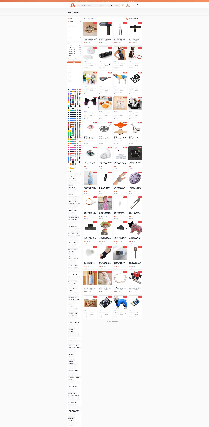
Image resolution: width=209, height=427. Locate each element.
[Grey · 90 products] (71, 92)
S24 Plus (70, 224)
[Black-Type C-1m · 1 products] (71, 116)
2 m (69, 208)
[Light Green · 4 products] (77, 96)
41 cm (74, 283)
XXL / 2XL (73, 299)
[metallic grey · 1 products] (75, 139)
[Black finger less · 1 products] (80, 112)
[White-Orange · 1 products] (68, 168)
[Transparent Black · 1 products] (80, 158)
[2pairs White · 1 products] (71, 108)
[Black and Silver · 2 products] (71, 100)
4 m (76, 281)
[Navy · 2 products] (73, 102)
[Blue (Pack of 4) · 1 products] (68, 118)
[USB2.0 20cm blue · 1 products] (75, 164)
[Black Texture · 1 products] (75, 114)
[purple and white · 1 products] (73, 149)
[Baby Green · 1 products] (75, 110)
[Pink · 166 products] (75, 89)
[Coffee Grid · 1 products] (73, 125)
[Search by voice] (106, 5)
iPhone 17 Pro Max (72, 180)
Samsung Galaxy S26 (72, 226)
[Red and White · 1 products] (75, 151)
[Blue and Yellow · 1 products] (71, 118)
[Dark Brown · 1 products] (80, 125)
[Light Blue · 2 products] (71, 102)
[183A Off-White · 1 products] (73, 106)
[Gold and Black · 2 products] (75, 100)
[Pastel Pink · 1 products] (75, 145)
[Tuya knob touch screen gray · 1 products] (71, 160)
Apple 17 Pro (76, 258)
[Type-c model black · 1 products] (73, 162)
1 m (76, 189)
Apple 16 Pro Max (71, 256)
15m (73, 274)
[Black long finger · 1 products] (68, 114)
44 (73, 235)
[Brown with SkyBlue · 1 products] (73, 123)
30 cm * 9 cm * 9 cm (72, 393)
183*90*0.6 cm (71, 363)
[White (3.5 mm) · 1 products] (77, 164)
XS (69, 212)
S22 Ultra (70, 290)
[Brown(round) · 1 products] (77, 123)
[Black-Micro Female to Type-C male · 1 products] (80, 114)
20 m (73, 212)
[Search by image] (112, 5)
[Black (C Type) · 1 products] (68, 112)
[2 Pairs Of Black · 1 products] (80, 106)
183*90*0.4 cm (71, 361)
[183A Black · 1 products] (71, 106)
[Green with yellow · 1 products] (80, 133)
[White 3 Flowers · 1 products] (71, 166)
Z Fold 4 (70, 242)
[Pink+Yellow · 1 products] (80, 147)
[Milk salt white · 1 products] (80, 139)
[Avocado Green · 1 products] (71, 110)
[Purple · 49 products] (68, 94)
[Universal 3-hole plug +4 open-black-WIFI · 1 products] (80, 162)
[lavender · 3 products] (71, 98)
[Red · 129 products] (80, 89)
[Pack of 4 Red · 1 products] (68, 145)
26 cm (74, 244)
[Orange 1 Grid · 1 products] (80, 141)
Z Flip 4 (70, 265)
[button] (123, 5)
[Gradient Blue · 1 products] (73, 131)
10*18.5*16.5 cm (71, 320)
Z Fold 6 (77, 233)
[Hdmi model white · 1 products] (73, 137)
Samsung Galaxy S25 (72, 219)
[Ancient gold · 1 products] (68, 110)
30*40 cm (77, 395)
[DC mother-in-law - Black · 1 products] (68, 129)
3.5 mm (76, 388)
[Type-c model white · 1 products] (75, 162)
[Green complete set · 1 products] (77, 133)
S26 (76, 205)
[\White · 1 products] (75, 168)
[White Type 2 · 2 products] (68, 104)
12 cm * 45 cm (71, 331)
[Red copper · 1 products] (80, 151)
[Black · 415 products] (68, 89)
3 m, (72, 388)
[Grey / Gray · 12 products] (77, 94)
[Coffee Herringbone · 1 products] (75, 125)
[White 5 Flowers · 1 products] (73, 166)
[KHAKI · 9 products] (68, 96)
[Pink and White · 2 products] (77, 102)
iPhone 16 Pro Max (72, 187)
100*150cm (70, 322)
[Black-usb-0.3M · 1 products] (77, 116)
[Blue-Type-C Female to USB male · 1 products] (75, 120)
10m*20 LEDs (77, 322)
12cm (69, 336)
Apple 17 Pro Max (71, 260)
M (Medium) (77, 173)
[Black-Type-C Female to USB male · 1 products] (73, 116)
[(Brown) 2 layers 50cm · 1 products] (73, 104)
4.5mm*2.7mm (71, 420)
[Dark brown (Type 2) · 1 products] (71, 127)
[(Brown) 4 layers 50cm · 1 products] (77, 104)
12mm (74, 336)
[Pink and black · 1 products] (71, 147)
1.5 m (73, 208)
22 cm (69, 240)
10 (69, 315)
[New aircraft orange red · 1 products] (75, 141)
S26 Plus (70, 210)
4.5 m (69, 283)
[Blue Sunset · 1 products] (77, 118)
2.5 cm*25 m (70, 370)
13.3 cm (70, 338)
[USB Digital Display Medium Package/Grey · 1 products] (73, 164)
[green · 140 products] (77, 89)
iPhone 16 (70, 196)
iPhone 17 (70, 189)
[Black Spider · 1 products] (71, 114)
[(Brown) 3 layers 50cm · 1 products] (75, 104)
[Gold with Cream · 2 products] (80, 100)
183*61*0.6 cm (71, 352)
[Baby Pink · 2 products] (68, 100)
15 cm (69, 244)
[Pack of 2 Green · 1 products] (75, 143)
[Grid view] (127, 19)
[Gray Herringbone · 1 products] (80, 131)
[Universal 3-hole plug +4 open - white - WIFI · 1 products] (77, 162)
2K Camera (75, 386)
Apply (74, 62)
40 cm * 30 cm (71, 425)
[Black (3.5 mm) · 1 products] (80, 110)
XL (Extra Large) (71, 203)
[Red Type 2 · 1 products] (75, 154)
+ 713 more (70, 39)
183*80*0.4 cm (71, 356)
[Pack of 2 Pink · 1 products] (77, 143)
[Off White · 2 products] (75, 102)
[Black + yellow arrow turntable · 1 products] (75, 112)
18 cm (77, 274)
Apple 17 (70, 258)
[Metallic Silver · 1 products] (77, 139)
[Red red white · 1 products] (68, 154)
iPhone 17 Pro (71, 194)
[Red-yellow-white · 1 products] (80, 154)
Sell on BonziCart (123, 1)
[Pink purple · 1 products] (77, 147)
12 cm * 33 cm (71, 329)
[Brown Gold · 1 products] (68, 123)
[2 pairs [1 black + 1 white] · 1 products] (68, 108)
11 (73, 324)
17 (73, 345)
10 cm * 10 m (74, 315)
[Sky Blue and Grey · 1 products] (68, 158)
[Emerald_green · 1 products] (77, 129)
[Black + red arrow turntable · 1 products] (71, 112)
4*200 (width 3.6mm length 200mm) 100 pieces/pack (74, 411)
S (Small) (70, 173)
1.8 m (74, 272)
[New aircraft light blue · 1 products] (73, 141)
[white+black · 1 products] (77, 166)
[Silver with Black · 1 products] (75, 156)
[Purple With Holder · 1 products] (77, 149)
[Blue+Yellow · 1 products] (68, 120)
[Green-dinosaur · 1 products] (68, 135)
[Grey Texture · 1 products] (80, 135)
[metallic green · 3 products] (75, 98)
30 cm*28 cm (71, 395)
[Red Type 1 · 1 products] (73, 154)
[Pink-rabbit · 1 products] (68, 149)
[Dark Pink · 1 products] (75, 127)
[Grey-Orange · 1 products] (68, 137)
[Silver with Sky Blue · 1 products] (80, 156)
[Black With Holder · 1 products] (77, 114)
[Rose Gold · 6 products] (71, 96)
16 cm (69, 345)
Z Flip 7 (75, 267)
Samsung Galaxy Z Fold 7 (73, 297)
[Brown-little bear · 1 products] (80, 123)
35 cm (69, 400)
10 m (78, 203)
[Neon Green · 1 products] (68, 141)
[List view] (129, 19)
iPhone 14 (70, 185)
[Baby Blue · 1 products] (73, 110)
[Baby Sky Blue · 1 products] (77, 110)
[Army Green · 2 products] (80, 98)
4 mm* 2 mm (70, 404)
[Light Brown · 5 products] (73, 96)
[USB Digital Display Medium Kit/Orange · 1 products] (71, 164)
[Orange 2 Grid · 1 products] (68, 143)
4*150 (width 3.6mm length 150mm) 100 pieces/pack (74, 408)
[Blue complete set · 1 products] (73, 118)
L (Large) (70, 176)
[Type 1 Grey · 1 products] (77, 160)
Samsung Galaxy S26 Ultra (73, 228)
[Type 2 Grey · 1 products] (68, 162)
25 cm (78, 276)
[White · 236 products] (71, 89)
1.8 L (76, 313)
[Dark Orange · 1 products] (73, 127)
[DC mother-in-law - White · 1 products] (71, 129)
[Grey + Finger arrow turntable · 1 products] (77, 135)
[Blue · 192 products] (73, 89)
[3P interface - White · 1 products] (75, 108)
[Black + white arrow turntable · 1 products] (73, 112)
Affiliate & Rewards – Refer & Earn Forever (78, 1)
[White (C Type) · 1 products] (80, 164)
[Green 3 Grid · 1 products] (73, 133)
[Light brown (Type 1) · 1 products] (75, 137)
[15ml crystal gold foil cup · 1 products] (80, 104)
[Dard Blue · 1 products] (77, 125)
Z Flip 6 (70, 267)
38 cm (74, 400)
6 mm (69, 288)
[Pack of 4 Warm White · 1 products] (71, 145)
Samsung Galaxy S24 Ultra (73, 217)
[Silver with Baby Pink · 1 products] (73, 156)
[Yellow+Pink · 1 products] (73, 168)
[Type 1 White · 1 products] (80, 160)
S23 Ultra (75, 240)
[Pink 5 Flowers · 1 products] (68, 147)
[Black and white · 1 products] (77, 112)
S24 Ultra (70, 205)
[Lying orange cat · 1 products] (71, 139)
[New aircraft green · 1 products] (71, 141)
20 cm (69, 235)
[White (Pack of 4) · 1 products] (68, 166)
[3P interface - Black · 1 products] (73, 108)
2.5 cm (74, 368)
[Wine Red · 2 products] (71, 104)
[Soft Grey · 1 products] (71, 158)
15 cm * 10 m (70, 340)
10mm (69, 324)
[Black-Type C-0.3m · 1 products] (68, 116)
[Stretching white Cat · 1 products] (75, 158)
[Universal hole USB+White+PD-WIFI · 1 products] (68, 164)
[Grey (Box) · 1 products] (73, 135)
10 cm (78, 272)
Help (129, 1)
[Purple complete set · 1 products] (75, 149)
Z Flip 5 (75, 265)
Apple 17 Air (75, 288)
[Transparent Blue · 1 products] (68, 160)
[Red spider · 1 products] (71, 154)
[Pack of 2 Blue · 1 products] (73, 143)
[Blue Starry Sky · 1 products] (75, 118)
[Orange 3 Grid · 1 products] (71, 143)
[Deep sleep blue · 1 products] (73, 129)
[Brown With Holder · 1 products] (71, 123)
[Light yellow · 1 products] (68, 139)
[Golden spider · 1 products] (71, 131)
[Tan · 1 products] (77, 158)
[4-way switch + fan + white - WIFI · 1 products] (77, 108)
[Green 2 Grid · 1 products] (71, 133)
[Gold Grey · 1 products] (68, 131)
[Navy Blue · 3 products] (77, 98)
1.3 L (76, 308)
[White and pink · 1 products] (75, 166)
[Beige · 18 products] (75, 94)
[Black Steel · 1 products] (73, 114)
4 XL (76, 404)
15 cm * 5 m (77, 340)
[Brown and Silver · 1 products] (80, 120)
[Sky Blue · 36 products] (71, 94)
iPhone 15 (74, 178)
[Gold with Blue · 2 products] (77, 100)
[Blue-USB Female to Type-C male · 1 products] (77, 120)
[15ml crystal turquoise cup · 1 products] (68, 106)
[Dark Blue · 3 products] (68, 98)
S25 (69, 201)
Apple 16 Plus (71, 251)
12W (78, 336)
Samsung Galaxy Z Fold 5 (73, 292)
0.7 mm (70, 304)
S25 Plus (76, 210)
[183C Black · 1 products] (75, 106)
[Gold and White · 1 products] (80, 129)
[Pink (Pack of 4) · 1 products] (77, 145)
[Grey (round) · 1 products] (75, 135)
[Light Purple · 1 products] (80, 137)
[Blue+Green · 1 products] (80, 118)
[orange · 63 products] (80, 92)
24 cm (73, 276)
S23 (73, 233)
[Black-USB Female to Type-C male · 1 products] (75, 116)
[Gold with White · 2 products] (68, 102)
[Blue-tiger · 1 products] (73, 120)
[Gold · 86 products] (73, 92)
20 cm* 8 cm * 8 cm (72, 372)
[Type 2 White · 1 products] (71, 162)
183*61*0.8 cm (71, 354)
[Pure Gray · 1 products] (71, 149)
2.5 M (76, 370)
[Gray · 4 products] (75, 96)
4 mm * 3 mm (73, 402)
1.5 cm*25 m (70, 313)
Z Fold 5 (78, 235)
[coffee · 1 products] (71, 125)
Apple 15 (70, 249)
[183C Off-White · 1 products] (77, 106)
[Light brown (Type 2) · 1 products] (77, 137)
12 (77, 324)
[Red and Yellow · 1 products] (77, 151)
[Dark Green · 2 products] (73, 100)
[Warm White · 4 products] (80, 96)
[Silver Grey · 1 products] (68, 156)
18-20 (78, 347)
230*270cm (70, 379)
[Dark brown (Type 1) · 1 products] (68, 127)
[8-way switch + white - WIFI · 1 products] (80, 108)
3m (78, 400)
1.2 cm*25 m (70, 308)
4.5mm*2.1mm (71, 418)
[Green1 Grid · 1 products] (71, 135)
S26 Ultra (75, 201)
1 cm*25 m (70, 306)
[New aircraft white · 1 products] (77, 141)
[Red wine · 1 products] (77, 154)
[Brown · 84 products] (75, 92)
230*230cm (77, 377)
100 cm (75, 242)
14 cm (75, 338)
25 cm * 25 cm (71, 384)
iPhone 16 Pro (71, 192)
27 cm (69, 386)
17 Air (77, 345)
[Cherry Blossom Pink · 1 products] (68, 125)
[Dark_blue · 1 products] (80, 127)
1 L (75, 306)
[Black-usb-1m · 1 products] (80, 116)
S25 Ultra (77, 196)
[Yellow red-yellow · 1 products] (71, 168)
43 (69, 233)
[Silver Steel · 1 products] (71, 156)
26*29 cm (78, 384)
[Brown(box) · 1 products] (75, 123)
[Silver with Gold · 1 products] (77, 156)
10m (69, 274)
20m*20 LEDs (71, 377)
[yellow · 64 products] (77, 92)
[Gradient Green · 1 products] (75, 131)
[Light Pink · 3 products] (73, 98)
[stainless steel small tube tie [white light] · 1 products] (73, 158)
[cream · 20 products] (73, 94)
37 (72, 281)
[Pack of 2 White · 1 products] (80, 143)
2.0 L (69, 368)
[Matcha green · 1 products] (73, 139)
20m (69, 276)
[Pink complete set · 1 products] (75, 147)
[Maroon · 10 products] (80, 94)
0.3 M (78, 299)
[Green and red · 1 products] (75, 133)
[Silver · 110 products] (68, 92)
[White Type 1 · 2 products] (80, 102)
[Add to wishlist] (96, 34)
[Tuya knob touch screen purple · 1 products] (75, 160)
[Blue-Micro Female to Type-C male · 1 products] (71, 120)
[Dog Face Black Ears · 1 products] (75, 129)
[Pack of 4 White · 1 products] (73, 145)
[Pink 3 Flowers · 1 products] (80, 145)
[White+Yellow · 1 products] (80, 166)
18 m (74, 347)
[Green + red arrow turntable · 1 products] (68, 133)
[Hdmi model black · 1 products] (71, 137)
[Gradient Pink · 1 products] (77, 131)
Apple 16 (76, 249)
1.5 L (69, 272)
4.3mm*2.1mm (71, 413)
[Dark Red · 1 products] (77, 127)
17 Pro (69, 347)
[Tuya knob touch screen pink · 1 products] (73, 160)
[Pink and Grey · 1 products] (73, 147)
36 (69, 281)
